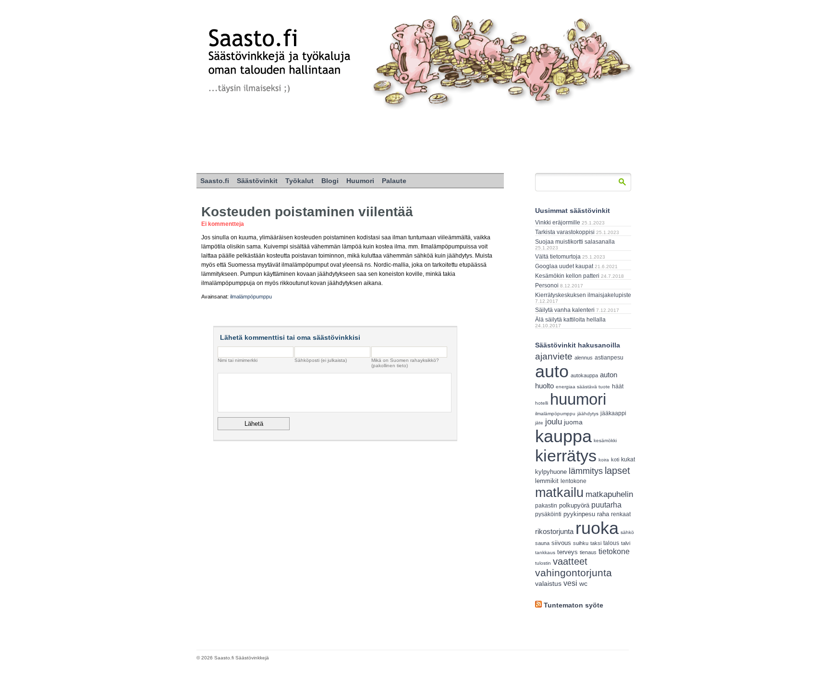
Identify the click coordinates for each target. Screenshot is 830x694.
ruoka (597, 528)
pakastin (546, 505)
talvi (625, 543)
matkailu (559, 492)
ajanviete (554, 356)
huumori (578, 399)
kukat (628, 459)
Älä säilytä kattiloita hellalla (570, 319)
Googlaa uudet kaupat (564, 266)
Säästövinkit (257, 181)
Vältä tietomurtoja (558, 256)
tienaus (588, 552)
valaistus (548, 583)
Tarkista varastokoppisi (565, 232)
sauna (542, 543)
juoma (573, 422)
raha (603, 514)
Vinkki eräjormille (557, 222)
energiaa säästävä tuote (583, 386)
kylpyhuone (551, 471)
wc (583, 583)
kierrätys (566, 455)
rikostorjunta (554, 531)
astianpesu (609, 357)
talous (611, 543)
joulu (553, 421)
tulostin (543, 563)
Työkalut (299, 181)
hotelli (541, 403)
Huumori (360, 181)
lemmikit (547, 480)
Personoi (547, 285)
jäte (539, 422)
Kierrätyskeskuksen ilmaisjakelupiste (583, 295)
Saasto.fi (214, 181)
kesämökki (605, 440)
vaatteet (570, 561)
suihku (580, 543)
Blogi (330, 181)
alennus (583, 357)
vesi (570, 583)
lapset (617, 470)
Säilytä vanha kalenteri (565, 310)
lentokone (573, 481)
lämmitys (586, 471)
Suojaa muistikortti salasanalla (575, 241)
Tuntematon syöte (573, 605)
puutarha (606, 504)
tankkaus (545, 552)
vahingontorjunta (573, 573)
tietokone (614, 551)
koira (603, 459)
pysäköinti (548, 514)
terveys (567, 552)
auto (552, 371)
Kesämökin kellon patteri (567, 276)
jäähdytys (587, 413)
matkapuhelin (609, 494)
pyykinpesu (579, 514)
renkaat (621, 514)
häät (617, 386)
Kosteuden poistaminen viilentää (307, 211)
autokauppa (584, 375)
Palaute (394, 181)
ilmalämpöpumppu (251, 296)
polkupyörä (574, 505)
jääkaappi (613, 413)
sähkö (627, 532)
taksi (595, 543)
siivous (561, 542)
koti (615, 459)
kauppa (563, 436)
